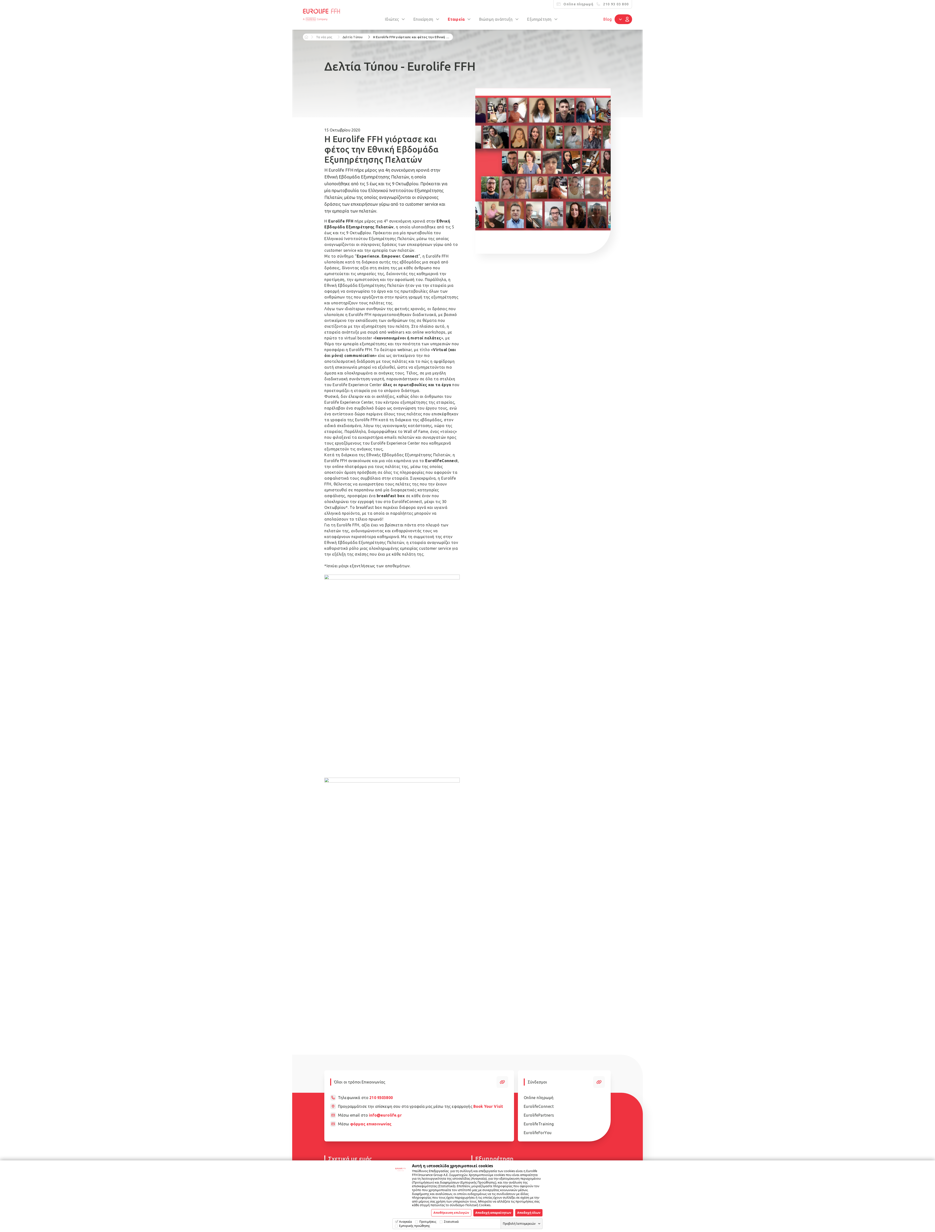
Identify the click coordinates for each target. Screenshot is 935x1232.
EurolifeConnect (539, 1106)
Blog (607, 19)
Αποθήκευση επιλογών (451, 1212)
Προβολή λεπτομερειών (519, 1224)
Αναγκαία (405, 1222)
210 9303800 (381, 1097)
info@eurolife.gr (385, 1115)
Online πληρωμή (539, 1097)
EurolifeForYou (538, 1132)
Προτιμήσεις (427, 1222)
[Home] (306, 37)
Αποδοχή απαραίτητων (493, 1212)
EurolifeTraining (539, 1124)
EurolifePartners (539, 1115)
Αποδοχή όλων (529, 1212)
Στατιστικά (451, 1222)
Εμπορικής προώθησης (414, 1226)
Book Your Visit (488, 1106)
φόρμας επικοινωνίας (371, 1124)
